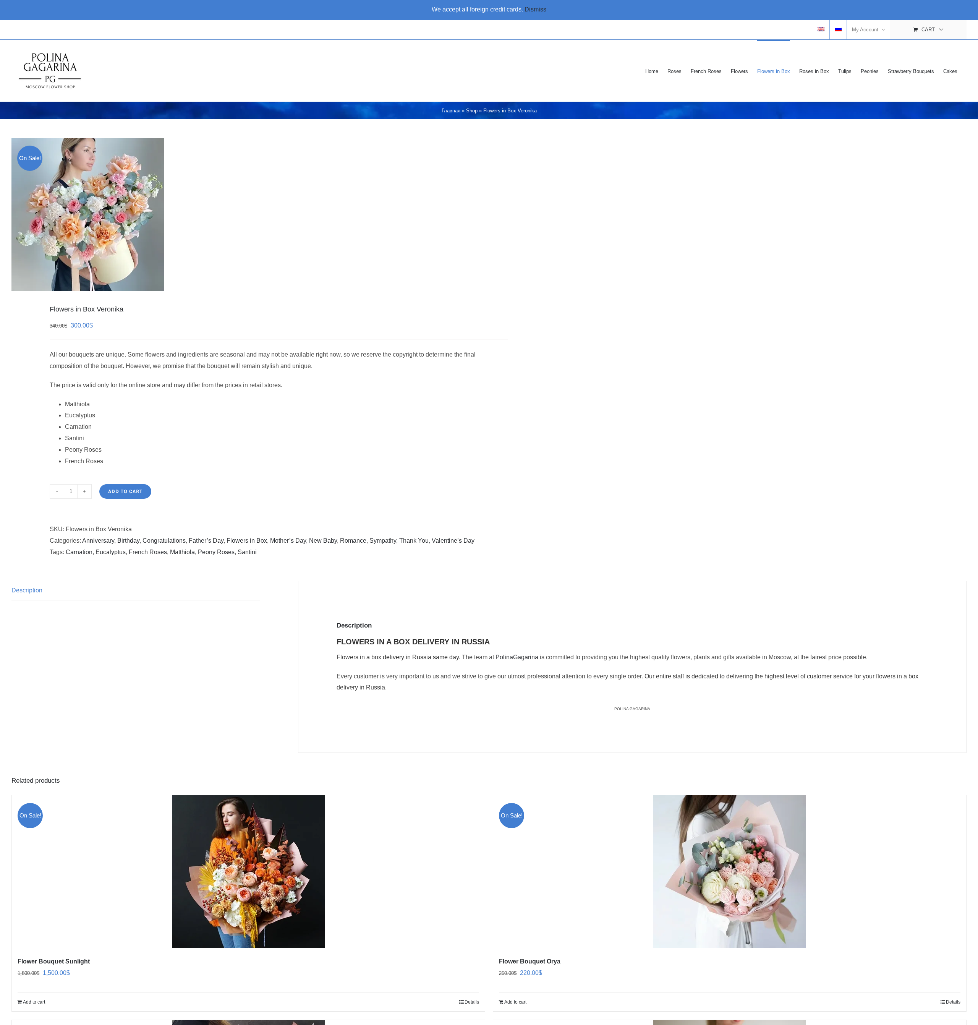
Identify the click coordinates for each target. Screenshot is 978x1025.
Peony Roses (216, 552)
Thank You (414, 540)
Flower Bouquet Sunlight (54, 961)
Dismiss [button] (535, 9)
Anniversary (98, 540)
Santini (247, 552)
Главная (451, 111)
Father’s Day (206, 540)
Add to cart (125, 491)
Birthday (128, 540)
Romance (353, 540)
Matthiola (182, 552)
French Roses (148, 552)
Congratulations (164, 540)
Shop (472, 111)
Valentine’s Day (453, 540)
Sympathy (382, 540)
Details (472, 1002)
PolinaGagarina (516, 657)
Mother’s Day (288, 540)
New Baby (323, 540)
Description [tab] (26, 590)
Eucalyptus (111, 552)
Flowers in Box (247, 540)
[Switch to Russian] (838, 29)
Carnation (79, 552)
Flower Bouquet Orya (529, 961)
